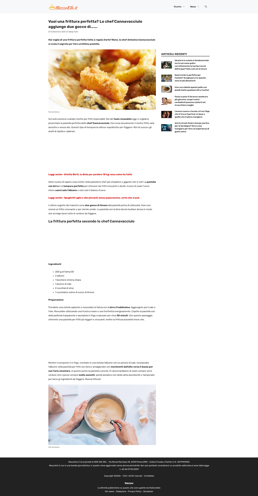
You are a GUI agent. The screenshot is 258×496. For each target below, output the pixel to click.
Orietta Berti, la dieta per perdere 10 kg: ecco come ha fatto (98, 174)
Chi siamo (109, 491)
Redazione (121, 491)
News (193, 6)
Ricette (177, 6)
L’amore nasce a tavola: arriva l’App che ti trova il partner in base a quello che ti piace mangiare (192, 114)
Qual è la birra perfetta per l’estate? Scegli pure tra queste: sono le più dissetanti (190, 78)
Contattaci (149, 476)
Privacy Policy (134, 491)
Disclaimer (148, 491)
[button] (206, 7)
